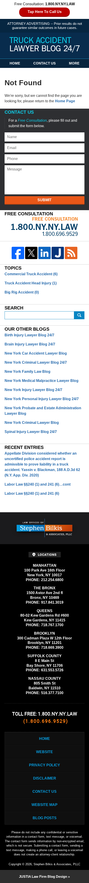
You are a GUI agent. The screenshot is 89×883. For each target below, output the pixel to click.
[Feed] (71, 253)
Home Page (65, 101)
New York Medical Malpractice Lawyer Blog (42, 381)
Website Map (44, 805)
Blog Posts (45, 818)
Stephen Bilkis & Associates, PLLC (57, 864)
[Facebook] (17, 253)
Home (15, 63)
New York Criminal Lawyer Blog (32, 423)
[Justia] (57, 253)
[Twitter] (31, 253)
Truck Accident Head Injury (31, 283)
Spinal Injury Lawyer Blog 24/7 (31, 432)
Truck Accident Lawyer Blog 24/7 (44, 44)
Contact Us (44, 63)
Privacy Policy (44, 765)
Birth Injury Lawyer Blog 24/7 (29, 335)
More (74, 63)
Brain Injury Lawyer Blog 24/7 (30, 344)
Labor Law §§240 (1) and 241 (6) (32, 493)
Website (44, 752)
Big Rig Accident (22, 292)
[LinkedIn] (44, 253)
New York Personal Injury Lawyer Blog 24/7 (42, 399)
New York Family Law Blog (27, 371)
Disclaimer (44, 778)
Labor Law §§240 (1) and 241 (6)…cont (38, 484)
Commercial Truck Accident (31, 274)
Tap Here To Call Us (45, 12)
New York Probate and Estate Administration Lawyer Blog (43, 410)
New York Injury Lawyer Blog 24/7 (33, 390)
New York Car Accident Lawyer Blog (36, 353)
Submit (44, 200)
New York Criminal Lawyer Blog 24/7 (36, 362)
